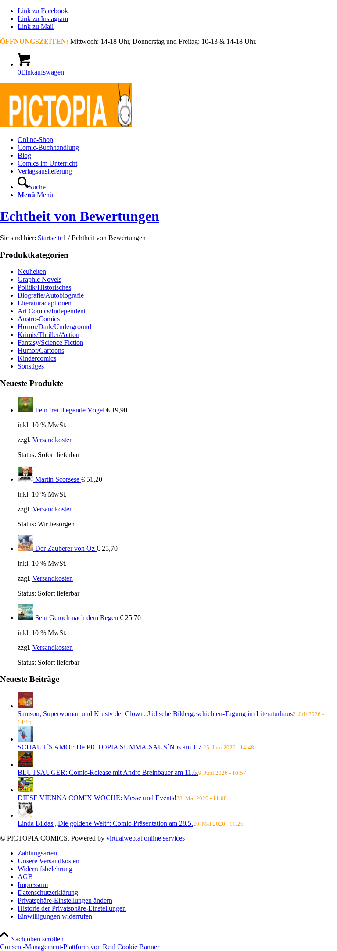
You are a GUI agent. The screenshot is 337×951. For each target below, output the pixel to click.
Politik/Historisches (44, 287)
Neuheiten (32, 271)
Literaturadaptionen (45, 303)
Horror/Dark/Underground (54, 326)
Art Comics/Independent (52, 311)
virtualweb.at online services (145, 838)
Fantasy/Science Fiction (50, 342)
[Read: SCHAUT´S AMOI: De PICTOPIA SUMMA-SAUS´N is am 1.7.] (25, 739)
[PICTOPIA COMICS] (66, 124)
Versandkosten (52, 440)
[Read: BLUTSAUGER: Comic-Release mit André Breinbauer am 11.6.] (25, 764)
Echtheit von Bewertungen (79, 216)
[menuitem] (177, 140)
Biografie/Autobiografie (51, 295)
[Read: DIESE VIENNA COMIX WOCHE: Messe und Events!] (25, 790)
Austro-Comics (39, 319)
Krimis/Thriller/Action (48, 334)
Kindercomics (37, 358)
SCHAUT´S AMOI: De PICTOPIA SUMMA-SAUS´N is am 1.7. (110, 747)
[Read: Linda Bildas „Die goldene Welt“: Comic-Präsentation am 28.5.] (25, 815)
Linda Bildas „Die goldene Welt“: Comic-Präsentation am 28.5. (105, 823)
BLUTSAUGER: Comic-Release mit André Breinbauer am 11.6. (108, 772)
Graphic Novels (39, 279)
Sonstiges (31, 366)
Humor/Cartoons (41, 350)
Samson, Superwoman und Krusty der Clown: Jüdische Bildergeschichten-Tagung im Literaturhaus (155, 713)
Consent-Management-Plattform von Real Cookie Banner (79, 947)
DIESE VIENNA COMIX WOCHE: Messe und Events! (97, 798)
